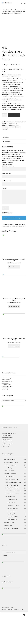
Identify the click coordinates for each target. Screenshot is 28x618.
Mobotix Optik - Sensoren (12, 488)
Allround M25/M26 (12, 499)
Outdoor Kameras (7, 11)
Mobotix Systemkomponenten (13, 491)
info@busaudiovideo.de (7, 386)
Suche (5, 555)
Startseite (5, 9)
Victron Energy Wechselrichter (11, 528)
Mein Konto (4, 615)
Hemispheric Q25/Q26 (13, 516)
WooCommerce (19, 609)
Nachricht (4, 188)
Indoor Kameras (10, 476)
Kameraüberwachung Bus (12, 479)
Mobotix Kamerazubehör (12, 485)
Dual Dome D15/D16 (12, 508)
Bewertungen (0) (6, 141)
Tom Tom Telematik (9, 522)
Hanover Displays (8, 468)
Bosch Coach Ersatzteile (10, 459)
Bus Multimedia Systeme (10, 465)
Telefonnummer (6, 181)
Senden (5, 208)
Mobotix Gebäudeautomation (13, 482)
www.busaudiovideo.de (7, 582)
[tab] (14, 137)
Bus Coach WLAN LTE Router (11, 462)
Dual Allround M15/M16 (17, 11)
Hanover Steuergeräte (9, 470)
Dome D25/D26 (11, 502)
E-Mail (6, 173)
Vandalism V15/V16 (12, 519)
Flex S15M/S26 (11, 514)
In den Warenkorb (14, 115)
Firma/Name (8, 166)
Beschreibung (5, 137)
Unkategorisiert (8, 525)
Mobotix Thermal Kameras (12, 493)
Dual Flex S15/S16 (11, 511)
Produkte (11, 9)
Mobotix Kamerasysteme (19, 9)
